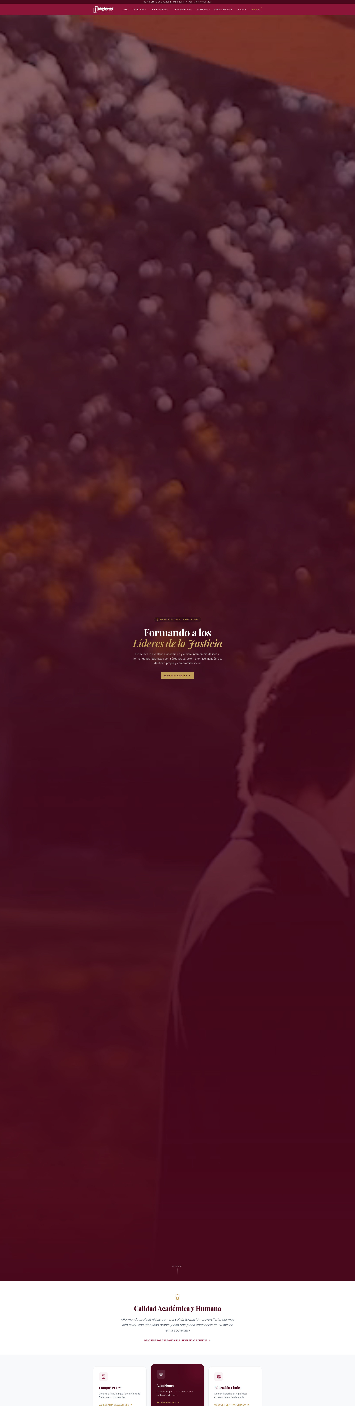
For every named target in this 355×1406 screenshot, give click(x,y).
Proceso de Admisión (175, 675)
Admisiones (202, 9)
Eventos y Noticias (223, 9)
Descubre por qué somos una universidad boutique (175, 1340)
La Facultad (138, 9)
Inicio (125, 9)
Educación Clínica (183, 9)
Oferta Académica (159, 9)
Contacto (241, 9)
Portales (255, 9)
